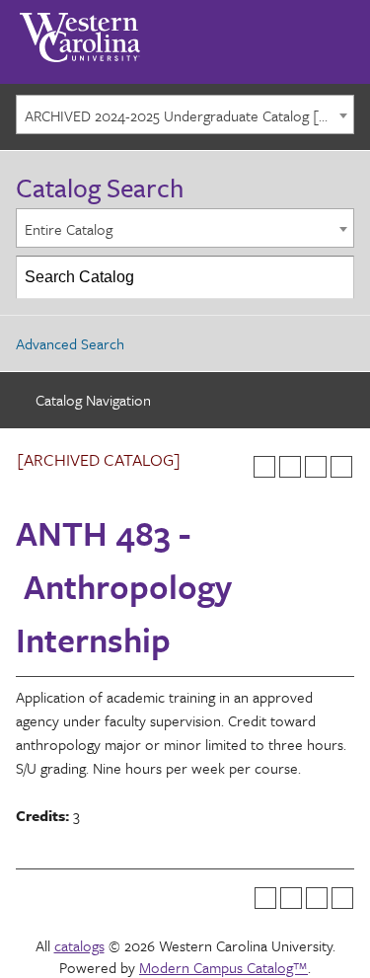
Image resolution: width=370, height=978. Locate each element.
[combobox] (185, 114)
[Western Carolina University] (80, 30)
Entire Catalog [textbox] (68, 229)
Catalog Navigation (93, 400)
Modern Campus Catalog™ (223, 967)
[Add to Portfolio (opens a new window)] (264, 467)
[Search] (333, 277)
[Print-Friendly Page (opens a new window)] (316, 467)
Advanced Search (70, 343)
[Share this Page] (290, 467)
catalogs (79, 945)
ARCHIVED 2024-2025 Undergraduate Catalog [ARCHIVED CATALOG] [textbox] (189, 115)
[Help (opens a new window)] (341, 467)
